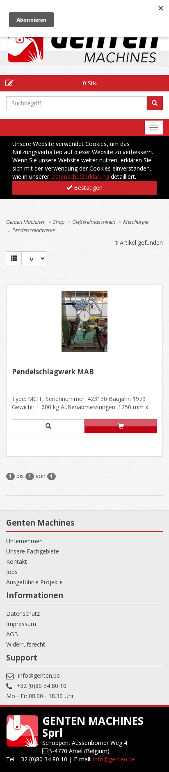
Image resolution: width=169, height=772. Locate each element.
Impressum (21, 624)
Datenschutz (23, 613)
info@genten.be (39, 675)
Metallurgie (135, 221)
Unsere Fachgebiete (32, 551)
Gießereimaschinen (93, 221)
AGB (12, 634)
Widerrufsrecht (25, 644)
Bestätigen (87, 187)
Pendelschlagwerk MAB (53, 372)
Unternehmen (24, 541)
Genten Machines (25, 221)
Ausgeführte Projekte (34, 582)
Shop (58, 221)
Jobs (12, 572)
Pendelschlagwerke (33, 230)
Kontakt (16, 561)
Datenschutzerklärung (80, 176)
